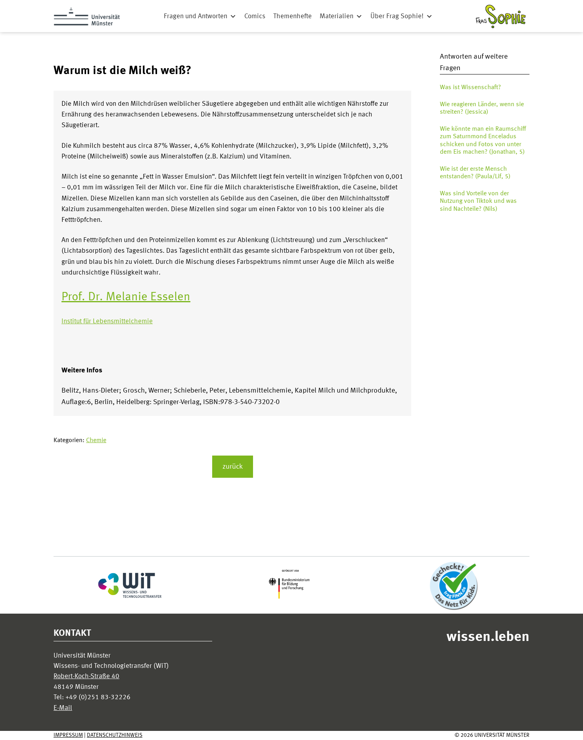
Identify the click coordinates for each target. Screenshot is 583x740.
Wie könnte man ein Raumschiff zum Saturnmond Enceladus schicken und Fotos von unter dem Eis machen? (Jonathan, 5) (483, 140)
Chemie (96, 440)
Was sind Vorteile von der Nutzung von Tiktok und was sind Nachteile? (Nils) (478, 201)
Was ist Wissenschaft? (470, 87)
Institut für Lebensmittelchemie (107, 321)
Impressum (68, 735)
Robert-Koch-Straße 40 (86, 676)
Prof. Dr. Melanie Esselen (125, 297)
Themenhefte (292, 16)
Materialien (336, 16)
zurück (232, 466)
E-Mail (63, 708)
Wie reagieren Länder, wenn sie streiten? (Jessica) (482, 108)
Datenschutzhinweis (114, 735)
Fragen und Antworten (195, 16)
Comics (254, 16)
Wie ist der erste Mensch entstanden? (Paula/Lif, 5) (475, 173)
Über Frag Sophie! (397, 16)
